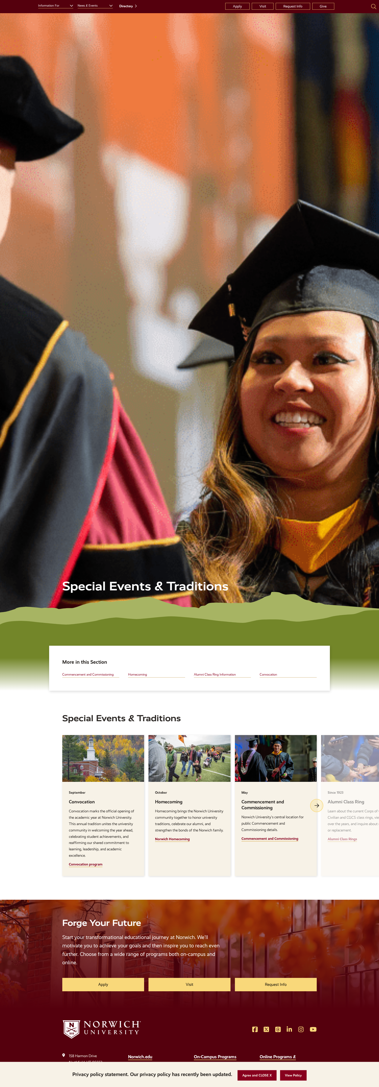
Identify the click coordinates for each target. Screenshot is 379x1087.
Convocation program (85, 864)
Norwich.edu (140, 1056)
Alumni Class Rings (342, 839)
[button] (257, 1075)
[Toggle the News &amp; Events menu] (109, 5)
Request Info (292, 6)
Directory (126, 6)
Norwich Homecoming (172, 839)
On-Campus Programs (215, 1056)
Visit (262, 6)
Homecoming (137, 674)
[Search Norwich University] (373, 6)
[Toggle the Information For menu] (69, 5)
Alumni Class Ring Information (215, 674)
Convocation (268, 674)
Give (323, 6)
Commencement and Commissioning (88, 674)
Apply (237, 6)
